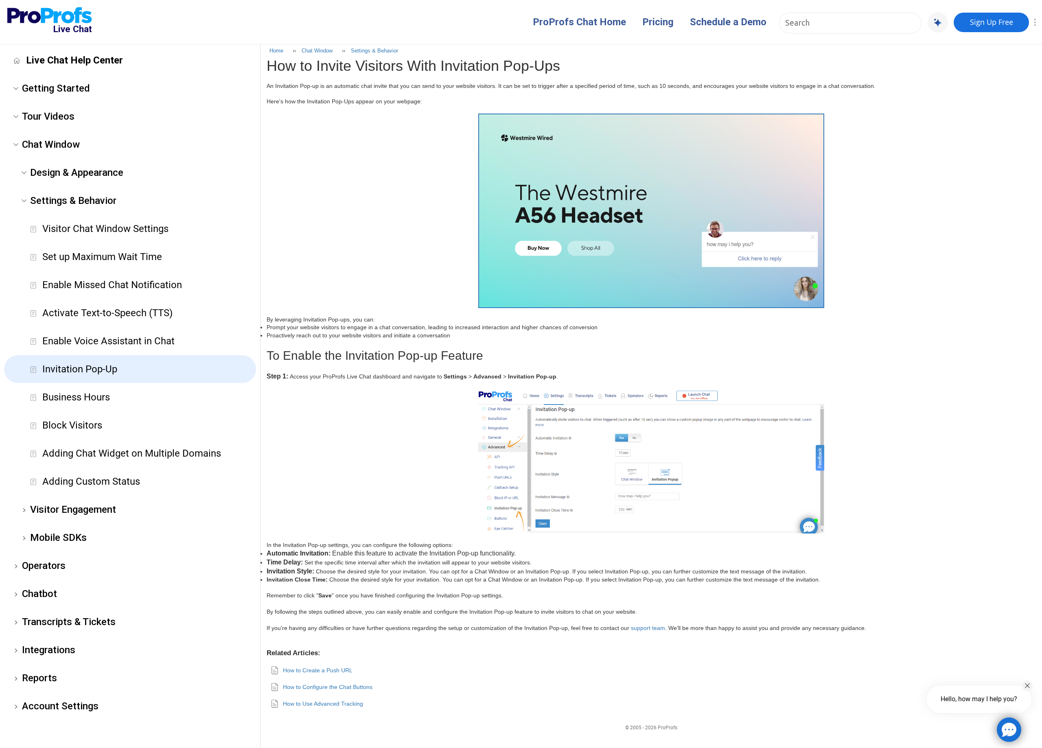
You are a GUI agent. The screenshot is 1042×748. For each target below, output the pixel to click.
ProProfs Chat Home (579, 22)
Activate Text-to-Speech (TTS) (107, 313)
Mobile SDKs (58, 537)
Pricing (658, 22)
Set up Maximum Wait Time (102, 256)
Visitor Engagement (73, 509)
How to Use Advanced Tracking (323, 703)
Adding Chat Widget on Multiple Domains (131, 453)
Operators (44, 565)
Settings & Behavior (73, 200)
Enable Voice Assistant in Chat (108, 341)
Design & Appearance (76, 172)
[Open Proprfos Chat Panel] (1009, 729)
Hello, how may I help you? (979, 699)
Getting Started (56, 88)
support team (648, 628)
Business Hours (76, 397)
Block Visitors (72, 425)
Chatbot (39, 593)
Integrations (48, 650)
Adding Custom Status (91, 481)
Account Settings (60, 706)
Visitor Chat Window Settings (105, 228)
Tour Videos (48, 116)
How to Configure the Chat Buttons (327, 687)
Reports (39, 678)
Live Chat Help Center (74, 60)
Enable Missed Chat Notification (112, 285)
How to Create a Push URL (317, 670)
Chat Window (51, 144)
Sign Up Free (991, 22)
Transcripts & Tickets (69, 622)
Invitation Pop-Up (79, 369)
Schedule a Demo (728, 22)
